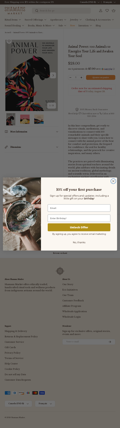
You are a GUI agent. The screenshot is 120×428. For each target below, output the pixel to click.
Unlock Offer (79, 227)
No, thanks (79, 242)
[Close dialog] (113, 181)
